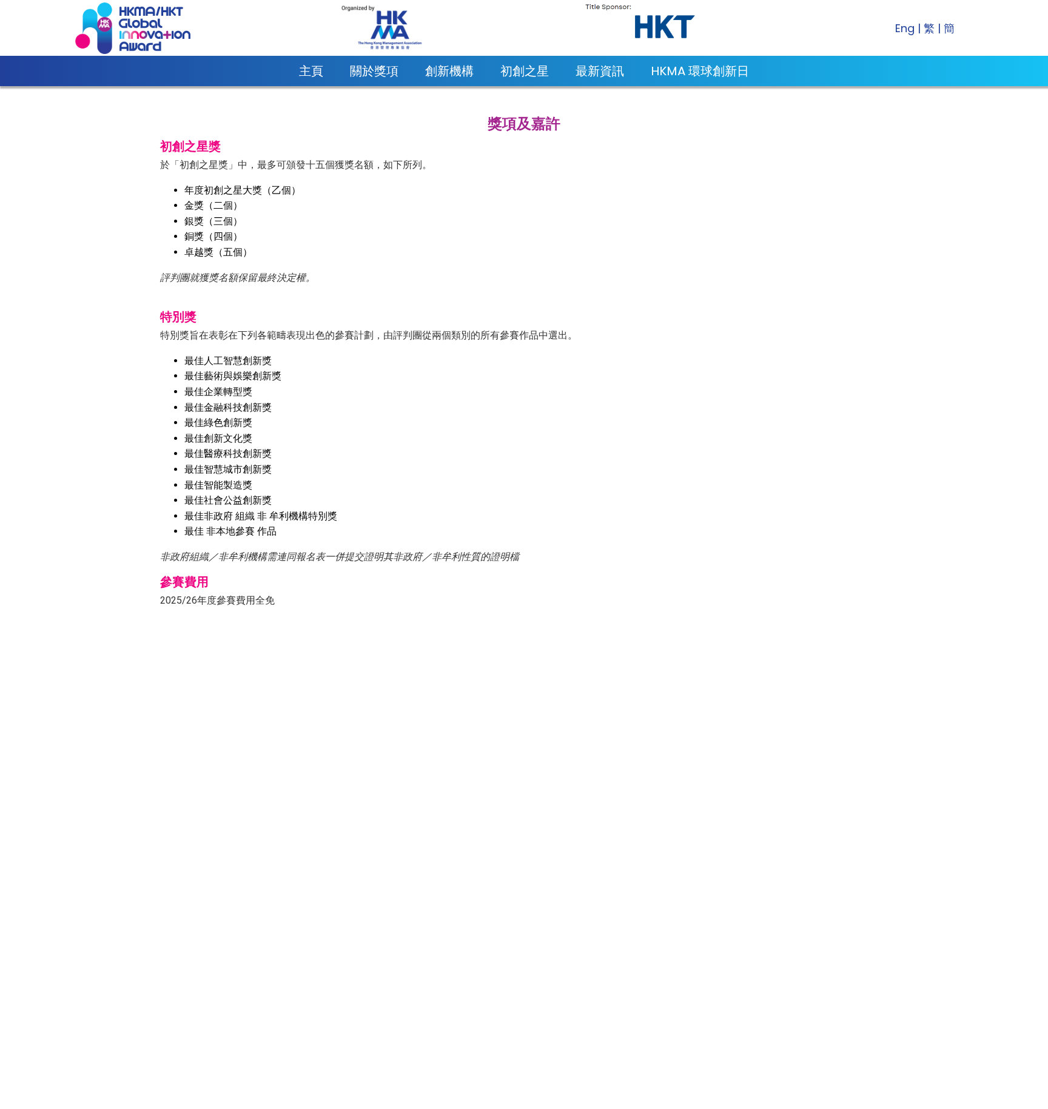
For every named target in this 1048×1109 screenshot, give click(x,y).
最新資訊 (600, 70)
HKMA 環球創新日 (700, 70)
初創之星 (524, 70)
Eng (905, 28)
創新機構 (449, 70)
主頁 (311, 70)
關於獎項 (374, 70)
